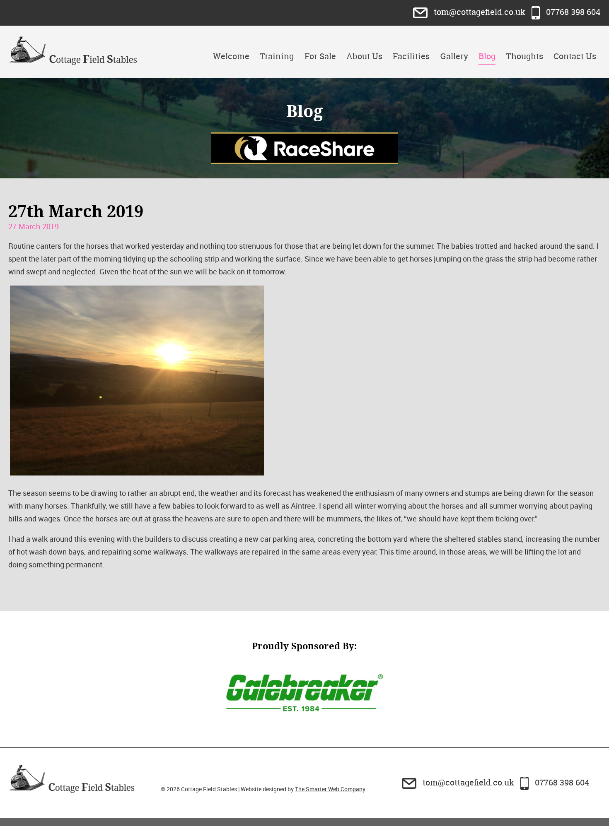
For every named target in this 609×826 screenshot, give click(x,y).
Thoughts (524, 56)
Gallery (454, 56)
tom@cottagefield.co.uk (479, 11)
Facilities (411, 56)
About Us (364, 56)
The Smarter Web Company (330, 789)
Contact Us (574, 56)
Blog (487, 56)
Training (277, 56)
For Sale (320, 56)
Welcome (231, 56)
